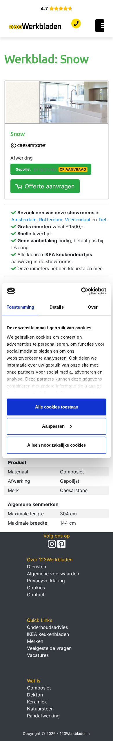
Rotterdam (50, 219)
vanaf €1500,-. (50, 226)
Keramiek (37, 702)
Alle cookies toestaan (56, 406)
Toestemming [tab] (20, 307)
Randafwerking (43, 716)
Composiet (39, 688)
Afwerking (21, 158)
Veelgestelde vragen (49, 648)
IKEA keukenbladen (48, 634)
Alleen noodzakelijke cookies (56, 445)
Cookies (36, 587)
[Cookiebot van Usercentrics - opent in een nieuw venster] (81, 291)
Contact (36, 594)
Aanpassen (53, 425)
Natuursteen (40, 709)
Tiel (102, 219)
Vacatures (38, 655)
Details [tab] (57, 307)
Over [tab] (93, 307)
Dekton (35, 695)
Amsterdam (24, 219)
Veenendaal (77, 219)
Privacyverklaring (46, 580)
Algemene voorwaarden (53, 573)
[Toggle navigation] (99, 25)
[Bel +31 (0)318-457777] (76, 23)
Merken (35, 641)
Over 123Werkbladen (49, 560)
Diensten (36, 567)
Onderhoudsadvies (47, 627)
